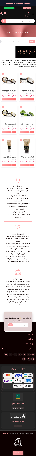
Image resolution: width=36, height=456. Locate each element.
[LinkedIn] (10, 354)
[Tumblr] (15, 354)
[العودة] (33, 3)
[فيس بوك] (33, 359)
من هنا (17, 259)
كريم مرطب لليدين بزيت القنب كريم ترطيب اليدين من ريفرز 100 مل (9, 156)
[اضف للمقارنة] (2, 77)
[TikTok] (29, 354)
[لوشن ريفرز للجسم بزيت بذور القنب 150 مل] (27, 146)
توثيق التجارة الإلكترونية (18, 421)
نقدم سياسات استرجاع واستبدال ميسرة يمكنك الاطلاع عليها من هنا (18, 247)
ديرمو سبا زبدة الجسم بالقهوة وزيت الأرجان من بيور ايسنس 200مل (9, 91)
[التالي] (3, 3)
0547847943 (13, 206)
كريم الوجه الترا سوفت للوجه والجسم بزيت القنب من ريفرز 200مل (27, 123)
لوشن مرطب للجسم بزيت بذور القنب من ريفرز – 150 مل (27, 156)
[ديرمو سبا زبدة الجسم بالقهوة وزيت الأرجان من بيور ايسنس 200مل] (9, 80)
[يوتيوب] (24, 359)
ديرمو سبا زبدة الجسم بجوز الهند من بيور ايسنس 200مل (27, 91)
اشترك (10, 325)
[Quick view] (2, 80)
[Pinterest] (20, 354)
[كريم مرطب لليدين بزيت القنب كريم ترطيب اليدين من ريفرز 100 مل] (9, 146)
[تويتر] (29, 359)
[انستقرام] (33, 354)
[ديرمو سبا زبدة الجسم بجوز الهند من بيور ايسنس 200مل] (27, 80)
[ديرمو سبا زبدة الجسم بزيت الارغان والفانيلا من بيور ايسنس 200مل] (9, 113)
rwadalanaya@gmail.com (13, 203)
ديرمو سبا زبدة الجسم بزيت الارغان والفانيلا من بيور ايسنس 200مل (10, 123)
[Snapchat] (24, 354)
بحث (3, 21)
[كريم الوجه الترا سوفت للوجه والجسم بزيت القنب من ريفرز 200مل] (27, 113)
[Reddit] (6, 354)
